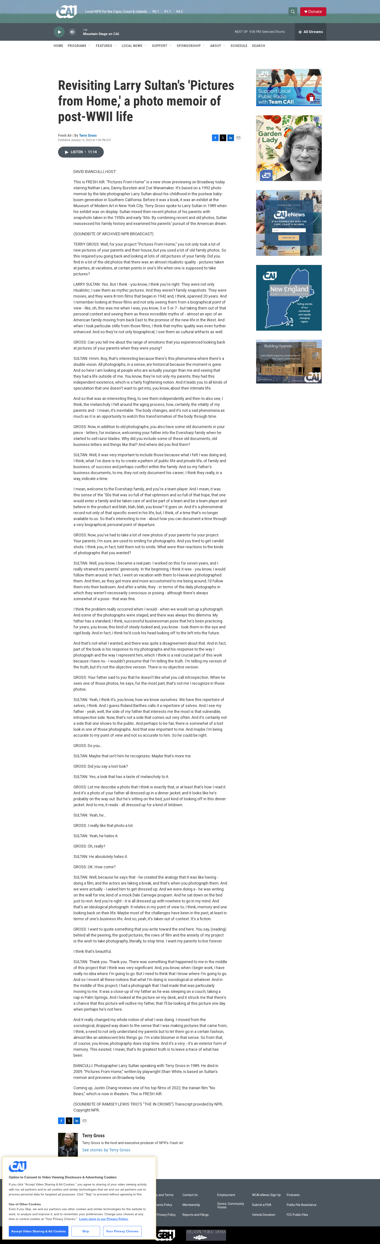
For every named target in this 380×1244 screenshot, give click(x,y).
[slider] (79, 31)
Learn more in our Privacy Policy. (103, 1219)
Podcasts (293, 1195)
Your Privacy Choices (122, 1231)
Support (159, 46)
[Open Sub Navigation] (89, 46)
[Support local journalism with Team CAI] (289, 87)
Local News (132, 46)
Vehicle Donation (263, 1214)
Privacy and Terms (161, 1195)
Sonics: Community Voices (230, 1205)
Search (258, 46)
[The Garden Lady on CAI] (289, 148)
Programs (77, 46)
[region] (79, 1198)
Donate (315, 11)
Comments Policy (160, 1205)
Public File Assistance (301, 1205)
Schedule (239, 46)
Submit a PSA (261, 1205)
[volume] (72, 32)
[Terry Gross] (68, 1146)
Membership (191, 1205)
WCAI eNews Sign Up (266, 1195)
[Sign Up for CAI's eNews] (289, 223)
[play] (59, 32)
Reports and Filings (196, 1214)
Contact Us (190, 1195)
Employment (226, 1195)
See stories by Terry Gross (106, 1149)
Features (104, 46)
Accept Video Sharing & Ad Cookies (38, 1231)
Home (58, 46)
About (215, 46)
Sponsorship (189, 46)
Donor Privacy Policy (162, 1214)
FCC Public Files (297, 1214)
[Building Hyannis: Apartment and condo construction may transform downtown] (289, 362)
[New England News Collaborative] (289, 298)
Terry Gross (88, 135)
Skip (85, 1231)
